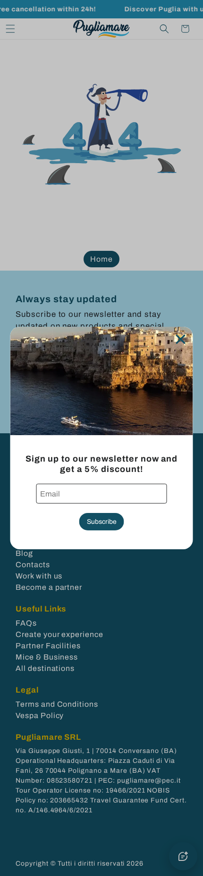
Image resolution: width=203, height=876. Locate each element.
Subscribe (102, 521)
